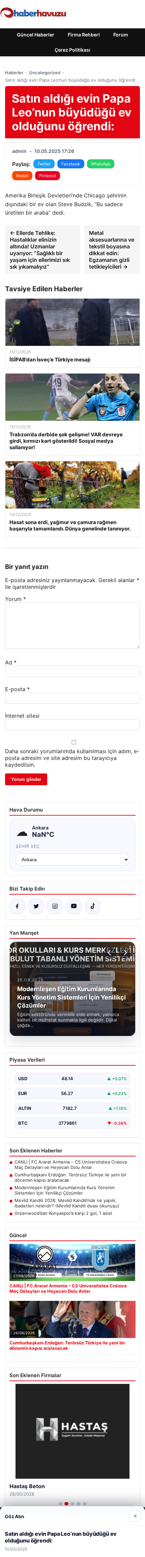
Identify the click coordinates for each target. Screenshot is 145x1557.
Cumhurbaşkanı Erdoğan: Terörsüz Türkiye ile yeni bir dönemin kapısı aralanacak (70, 1177)
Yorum (15, 599)
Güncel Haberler (35, 34)
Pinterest (47, 175)
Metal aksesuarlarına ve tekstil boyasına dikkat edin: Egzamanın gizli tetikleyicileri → (111, 249)
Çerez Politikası (72, 50)
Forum (120, 34)
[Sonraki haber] (124, 952)
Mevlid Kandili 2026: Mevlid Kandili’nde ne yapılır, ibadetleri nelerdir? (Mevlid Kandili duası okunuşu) (66, 1203)
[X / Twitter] (36, 906)
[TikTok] (92, 906)
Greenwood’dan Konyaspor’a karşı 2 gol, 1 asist (63, 1213)
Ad (11, 662)
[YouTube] (74, 906)
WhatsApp (100, 163)
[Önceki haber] (110, 952)
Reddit (22, 175)
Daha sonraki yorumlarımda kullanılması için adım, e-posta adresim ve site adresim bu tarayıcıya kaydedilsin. (72, 758)
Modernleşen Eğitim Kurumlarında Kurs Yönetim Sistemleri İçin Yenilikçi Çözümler (64, 1190)
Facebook (70, 163)
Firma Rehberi (84, 34)
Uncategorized (44, 72)
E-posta (17, 689)
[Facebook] (17, 906)
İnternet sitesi (22, 715)
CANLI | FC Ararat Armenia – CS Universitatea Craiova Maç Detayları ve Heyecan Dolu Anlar (70, 1164)
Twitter (44, 163)
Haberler (14, 72)
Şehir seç (28, 846)
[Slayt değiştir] (60, 1503)
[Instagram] (55, 906)
